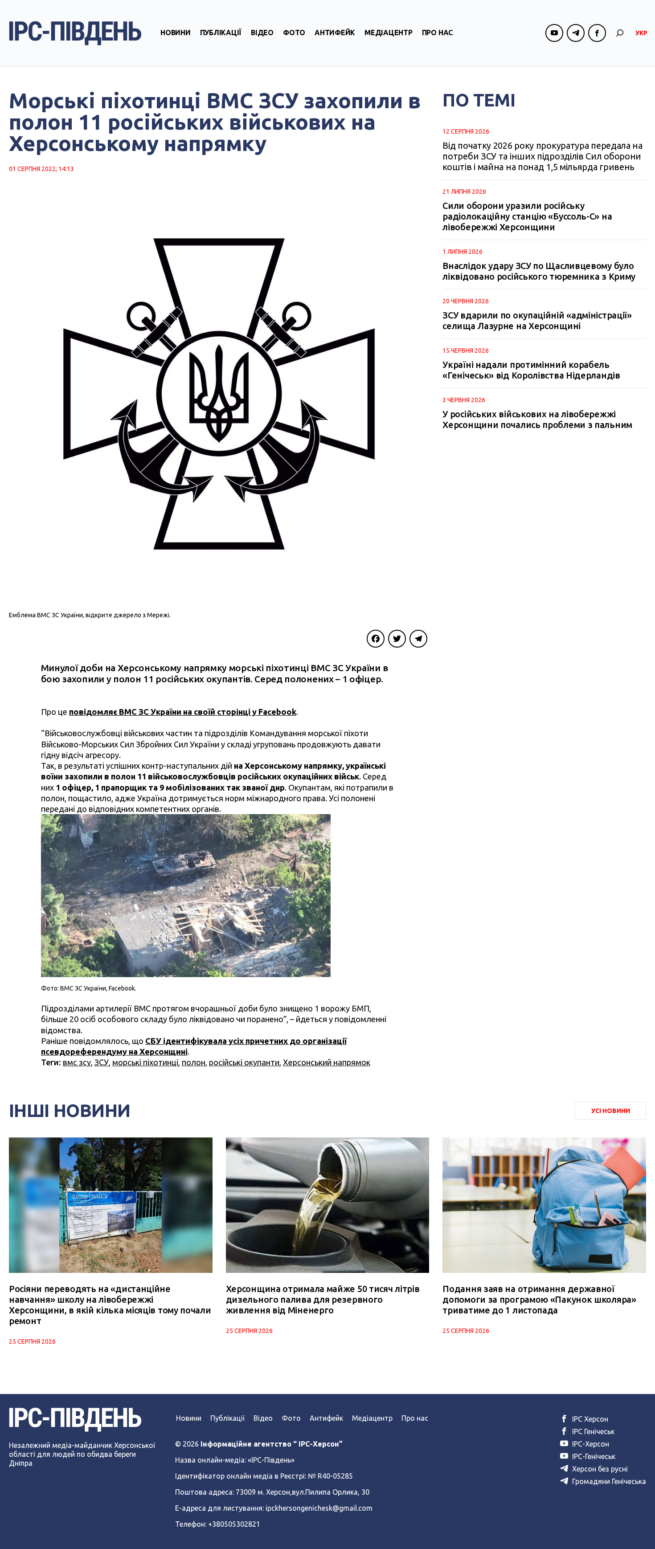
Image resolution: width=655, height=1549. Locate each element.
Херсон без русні (599, 1469)
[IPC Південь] (75, 33)
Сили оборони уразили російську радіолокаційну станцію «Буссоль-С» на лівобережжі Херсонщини (527, 216)
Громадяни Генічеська (608, 1481)
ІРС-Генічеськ (592, 1456)
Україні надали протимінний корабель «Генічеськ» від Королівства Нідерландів (531, 369)
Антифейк (335, 33)
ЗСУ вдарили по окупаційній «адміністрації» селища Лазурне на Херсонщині (536, 320)
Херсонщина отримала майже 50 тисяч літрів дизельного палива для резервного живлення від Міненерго (323, 1299)
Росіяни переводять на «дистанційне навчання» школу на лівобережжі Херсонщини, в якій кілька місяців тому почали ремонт (110, 1305)
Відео (262, 33)
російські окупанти (244, 1062)
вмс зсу (77, 1062)
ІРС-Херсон (589, 1444)
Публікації (221, 33)
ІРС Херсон (589, 1419)
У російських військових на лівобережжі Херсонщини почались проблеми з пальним (537, 419)
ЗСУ (101, 1062)
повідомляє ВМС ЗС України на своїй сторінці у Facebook (182, 711)
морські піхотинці (145, 1062)
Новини (175, 33)
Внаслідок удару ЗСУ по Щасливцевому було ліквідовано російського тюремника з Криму (538, 271)
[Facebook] (375, 639)
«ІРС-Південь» (271, 1460)
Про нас (437, 33)
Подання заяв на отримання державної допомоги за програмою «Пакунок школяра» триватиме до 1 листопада (539, 1299)
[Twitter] (397, 639)
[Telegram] (418, 639)
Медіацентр (388, 33)
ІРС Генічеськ (592, 1431)
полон (193, 1062)
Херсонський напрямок (326, 1062)
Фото (294, 33)
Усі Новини (610, 1110)
